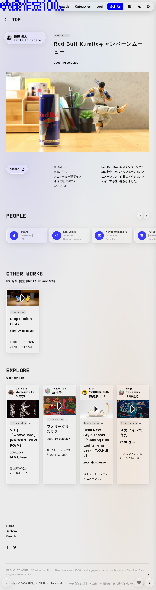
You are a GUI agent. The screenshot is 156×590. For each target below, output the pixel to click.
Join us (115, 6)
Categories (83, 6)
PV (29, 574)
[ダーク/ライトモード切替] (139, 6)
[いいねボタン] (139, 583)
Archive (11, 531)
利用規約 (105, 583)
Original (10, 574)
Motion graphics (91, 570)
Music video (53, 570)
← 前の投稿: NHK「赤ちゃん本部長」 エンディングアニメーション (149, 582)
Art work (106, 570)
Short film (137, 570)
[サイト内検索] (148, 6)
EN (129, 6)
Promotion (119, 570)
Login (100, 6)
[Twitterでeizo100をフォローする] (15, 548)
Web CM (21, 574)
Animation (67, 570)
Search (11, 536)
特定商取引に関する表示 (83, 583)
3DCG (78, 570)
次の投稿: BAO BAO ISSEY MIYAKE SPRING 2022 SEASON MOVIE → (6, 582)
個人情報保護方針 (123, 583)
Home (10, 526)
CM (128, 570)
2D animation (38, 570)
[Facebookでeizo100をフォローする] (7, 548)
